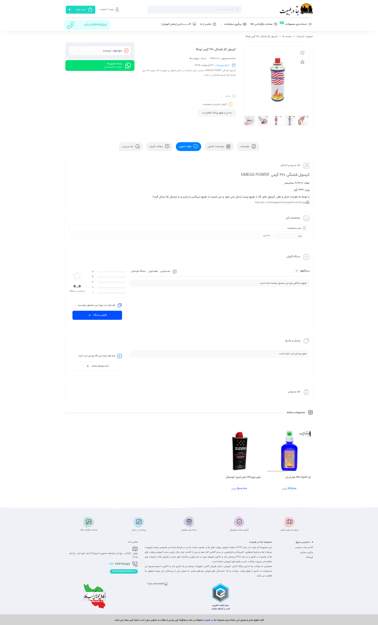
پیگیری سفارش (306, 552)
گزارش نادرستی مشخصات (215, 104)
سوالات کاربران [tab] (156, 146)
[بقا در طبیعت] (296, 9)
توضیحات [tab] (245, 146)
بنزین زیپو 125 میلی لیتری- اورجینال (243, 477)
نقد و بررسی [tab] (128, 146)
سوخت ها (287, 36)
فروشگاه (309, 557)
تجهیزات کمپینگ (304, 36)
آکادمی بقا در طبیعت (304, 547)
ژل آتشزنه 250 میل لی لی (298, 477)
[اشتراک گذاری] (302, 62)
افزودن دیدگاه (100, 315)
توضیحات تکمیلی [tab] (216, 146)
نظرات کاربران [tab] (185, 146)
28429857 (119, 564)
